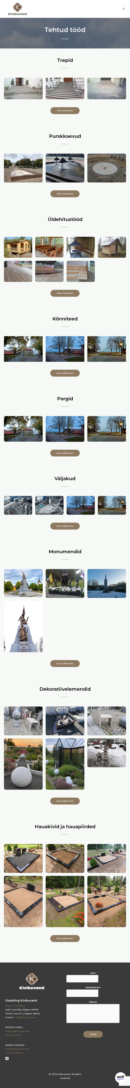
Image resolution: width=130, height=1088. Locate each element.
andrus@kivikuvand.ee (17, 1031)
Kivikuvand (40, 9)
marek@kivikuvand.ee (17, 1049)
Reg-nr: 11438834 (15, 1006)
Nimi (93, 973)
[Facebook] (7, 1058)
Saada (93, 1034)
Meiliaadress (93, 987)
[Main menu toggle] (124, 9)
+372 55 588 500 (14, 1053)
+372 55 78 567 (13, 1035)
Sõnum (93, 1002)
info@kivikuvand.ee (24, 1017)
